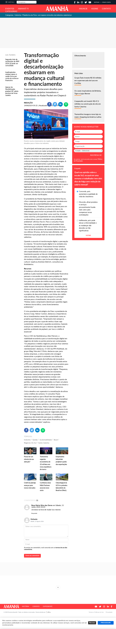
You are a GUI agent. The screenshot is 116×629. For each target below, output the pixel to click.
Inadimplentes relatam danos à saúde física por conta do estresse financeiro (11, 76)
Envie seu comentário (32, 555)
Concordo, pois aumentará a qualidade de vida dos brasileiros (88, 194)
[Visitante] (27, 507)
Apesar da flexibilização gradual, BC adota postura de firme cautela (11, 91)
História (25, 606)
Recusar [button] (92, 623)
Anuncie (83, 9)
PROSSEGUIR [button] (106, 623)
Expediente (47, 606)
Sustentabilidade (46, 440)
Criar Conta (106, 2)
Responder (34, 513)
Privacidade (109, 612)
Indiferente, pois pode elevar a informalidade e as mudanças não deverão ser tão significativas (88, 226)
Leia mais (58, 587)
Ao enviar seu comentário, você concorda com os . (45, 548)
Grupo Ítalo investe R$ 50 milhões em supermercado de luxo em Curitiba (87, 80)
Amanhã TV (23, 9)
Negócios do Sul (30, 443)
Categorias (11, 11)
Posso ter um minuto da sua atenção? (29, 459)
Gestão (35, 440)
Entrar (96, 2)
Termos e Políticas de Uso (96, 612)
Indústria (27, 440)
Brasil (56, 440)
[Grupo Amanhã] (57, 8)
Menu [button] (11, 2)
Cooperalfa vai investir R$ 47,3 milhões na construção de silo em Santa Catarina (87, 104)
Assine (94, 9)
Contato (106, 9)
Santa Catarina (43, 443)
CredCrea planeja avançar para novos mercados (30, 485)
